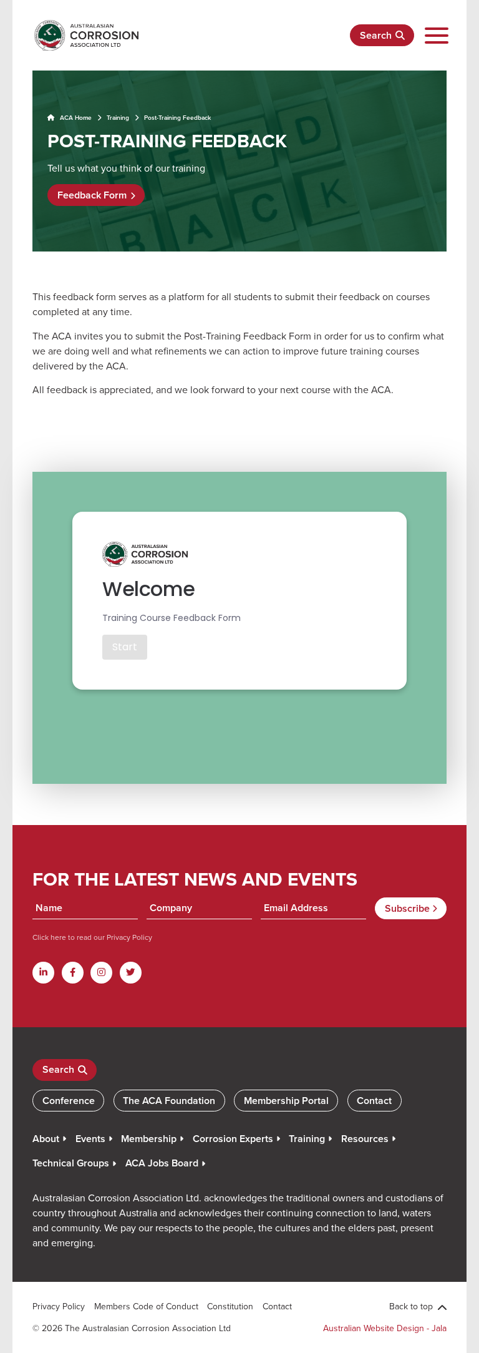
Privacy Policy (128, 937)
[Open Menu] (436, 35)
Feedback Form (92, 195)
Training (118, 117)
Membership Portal (286, 1100)
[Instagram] (101, 973)
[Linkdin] (43, 973)
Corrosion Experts (233, 1138)
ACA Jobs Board (161, 1163)
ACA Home (75, 117)
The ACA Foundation (169, 1100)
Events (90, 1138)
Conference (68, 1100)
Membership (149, 1138)
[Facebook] (73, 973)
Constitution (230, 1306)
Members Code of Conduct (146, 1306)
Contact (374, 1100)
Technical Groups (70, 1163)
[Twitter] (131, 973)
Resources (365, 1138)
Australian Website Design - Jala (385, 1328)
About (45, 1138)
